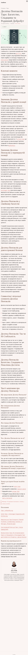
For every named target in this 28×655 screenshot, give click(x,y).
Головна (3, 8)
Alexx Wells (17, 23)
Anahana (3, 2)
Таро (7, 8)
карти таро (17, 486)
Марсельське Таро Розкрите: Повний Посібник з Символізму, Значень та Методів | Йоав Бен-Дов (12, 522)
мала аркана (4, 60)
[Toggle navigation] (27, 2)
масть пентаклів (7, 498)
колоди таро (15, 491)
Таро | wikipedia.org (7, 510)
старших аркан (21, 489)
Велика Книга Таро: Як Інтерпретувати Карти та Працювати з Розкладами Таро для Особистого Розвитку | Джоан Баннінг (14, 535)
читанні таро (21, 139)
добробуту (12, 145)
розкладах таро (5, 190)
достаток (18, 53)
